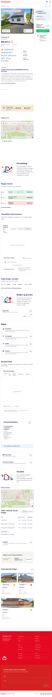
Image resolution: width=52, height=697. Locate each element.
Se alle (32, 569)
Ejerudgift (25, 57)
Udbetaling (25, 53)
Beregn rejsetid (7, 141)
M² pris (24, 50)
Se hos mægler (42, 30)
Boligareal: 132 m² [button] (9, 49)
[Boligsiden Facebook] (41, 694)
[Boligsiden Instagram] (46, 694)
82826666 (16, 558)
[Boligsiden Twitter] (44, 694)
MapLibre (14, 137)
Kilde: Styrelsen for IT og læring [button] (7, 534)
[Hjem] (4, 658)
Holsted (8, 6)
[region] (17, 130)
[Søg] (46, 1)
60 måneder (28, 228)
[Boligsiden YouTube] (50, 694)
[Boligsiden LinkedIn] (48, 694)
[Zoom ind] (31, 500)
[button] (15, 45)
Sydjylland (3, 6)
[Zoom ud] (31, 503)
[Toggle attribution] (32, 137)
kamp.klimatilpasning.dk (10, 331)
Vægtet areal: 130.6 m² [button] (7, 52)
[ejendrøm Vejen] (29, 559)
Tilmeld (45, 685)
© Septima (18, 137)
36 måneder (20, 228)
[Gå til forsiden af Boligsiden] (6, 2)
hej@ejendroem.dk (18, 559)
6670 (12, 288)
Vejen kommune (17, 288)
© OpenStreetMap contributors (25, 137)
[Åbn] (31, 311)
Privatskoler (31, 511)
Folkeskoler (25, 511)
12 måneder (13, 228)
